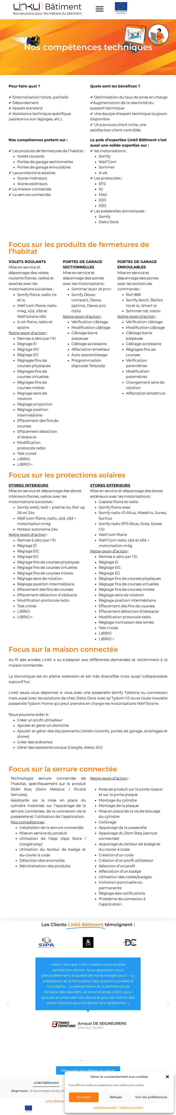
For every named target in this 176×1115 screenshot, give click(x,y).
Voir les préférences (151, 1097)
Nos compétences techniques (88, 47)
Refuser (116, 1097)
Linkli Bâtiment (56, 1101)
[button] (167, 1077)
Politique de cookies (105, 1107)
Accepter (83, 1097)
